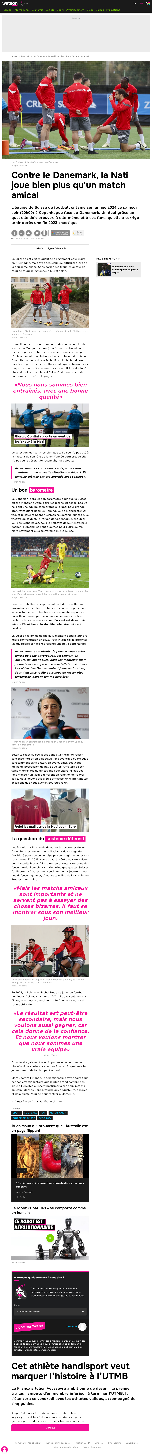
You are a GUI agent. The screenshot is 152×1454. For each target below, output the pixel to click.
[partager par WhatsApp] (24, 1197)
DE (134, 3)
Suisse (7, 10)
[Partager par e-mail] (29, 233)
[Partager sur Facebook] (14, 233)
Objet (17, 1305)
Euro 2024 (44, 1118)
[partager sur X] (21, 1197)
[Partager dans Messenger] (21, 233)
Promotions (113, 10)
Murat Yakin (58, 1112)
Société (50, 10)
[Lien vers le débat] (37, 233)
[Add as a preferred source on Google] (60, 233)
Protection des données (64, 1447)
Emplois (99, 1442)
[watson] (10, 3)
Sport (60, 10)
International (21, 10)
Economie (37, 10)
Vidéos (100, 10)
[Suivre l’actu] (78, 233)
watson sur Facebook (58, 1442)
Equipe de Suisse (24, 1118)
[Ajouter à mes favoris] (44, 233)
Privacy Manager (92, 1447)
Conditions (132, 1442)
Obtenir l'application (29, 1442)
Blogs (90, 10)
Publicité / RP (82, 1442)
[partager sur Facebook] (17, 1197)
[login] (4, 1449)
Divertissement (75, 10)
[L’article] (76, 1396)
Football (25, 56)
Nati (43, 1112)
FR (141, 3)
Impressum (114, 1442)
